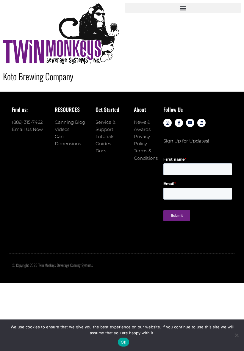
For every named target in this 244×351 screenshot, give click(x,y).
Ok (123, 342)
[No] (237, 335)
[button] (183, 8)
